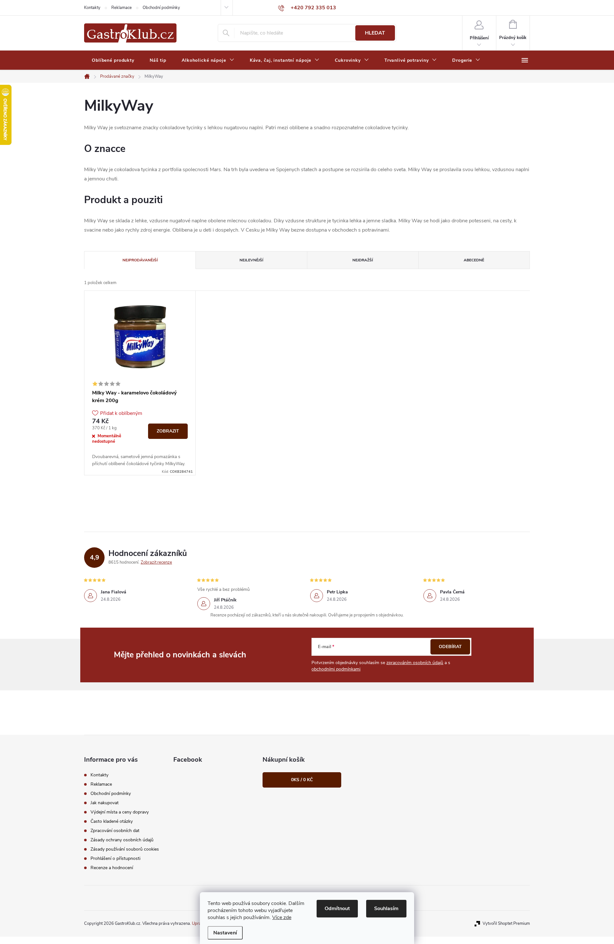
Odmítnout (337, 908)
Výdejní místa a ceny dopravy (120, 812)
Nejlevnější (251, 260)
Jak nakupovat (105, 803)
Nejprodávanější (140, 260)
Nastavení (225, 932)
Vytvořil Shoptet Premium (506, 923)
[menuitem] (113, 60)
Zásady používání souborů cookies (125, 849)
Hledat (375, 32)
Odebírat (450, 647)
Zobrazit (168, 431)
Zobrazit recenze (156, 562)
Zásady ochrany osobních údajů (122, 840)
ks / (302, 780)
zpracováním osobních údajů (414, 663)
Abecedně (474, 260)
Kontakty (92, 8)
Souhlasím (386, 908)
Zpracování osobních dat (115, 831)
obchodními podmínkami (335, 669)
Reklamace (121, 8)
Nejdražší (362, 260)
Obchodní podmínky (161, 8)
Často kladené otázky (112, 821)
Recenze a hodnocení (112, 868)
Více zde (281, 917)
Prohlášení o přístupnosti (115, 858)
